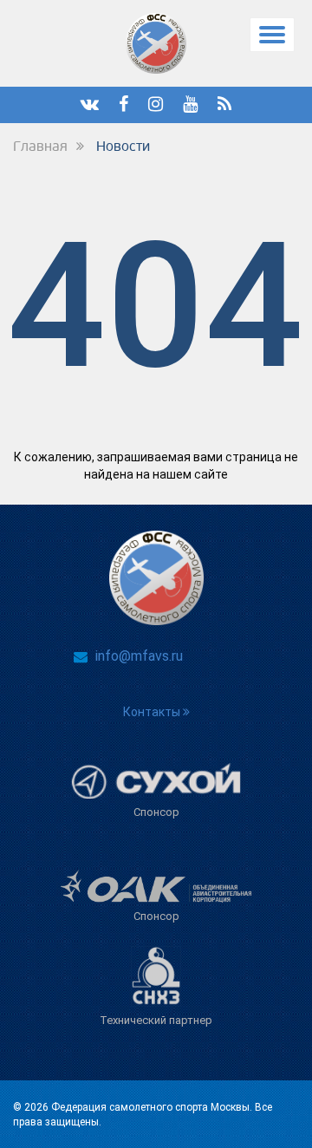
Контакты (153, 712)
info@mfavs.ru (139, 656)
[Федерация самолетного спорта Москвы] (156, 43)
